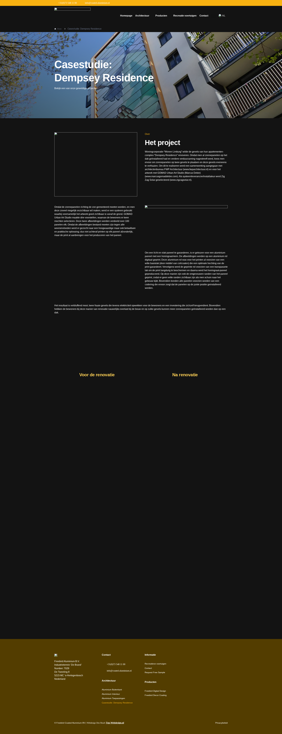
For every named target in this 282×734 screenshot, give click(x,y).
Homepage (126, 15)
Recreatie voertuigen (185, 15)
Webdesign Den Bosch (105, 723)
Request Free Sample (155, 672)
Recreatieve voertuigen (155, 664)
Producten (161, 15)
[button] (213, 16)
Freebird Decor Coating (156, 695)
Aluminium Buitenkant (112, 689)
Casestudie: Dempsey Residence (117, 703)
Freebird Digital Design (155, 691)
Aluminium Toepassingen (113, 698)
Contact (203, 15)
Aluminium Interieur (111, 694)
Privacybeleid (221, 723)
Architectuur (142, 15)
